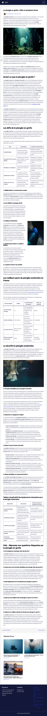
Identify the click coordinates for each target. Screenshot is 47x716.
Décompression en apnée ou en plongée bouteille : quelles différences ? (13, 677)
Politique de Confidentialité (36, 688)
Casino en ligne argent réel (38, 698)
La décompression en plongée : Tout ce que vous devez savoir (33, 655)
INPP (6, 2)
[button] (1, 59)
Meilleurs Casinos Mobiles (37, 695)
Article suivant (42, 630)
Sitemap (38, 707)
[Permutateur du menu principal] (43, 2)
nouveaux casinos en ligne (32, 292)
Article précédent (5, 630)
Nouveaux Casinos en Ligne (38, 691)
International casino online (37, 701)
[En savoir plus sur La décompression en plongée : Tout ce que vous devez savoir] (33, 646)
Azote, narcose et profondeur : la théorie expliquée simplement (12, 655)
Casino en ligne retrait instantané (38, 705)
